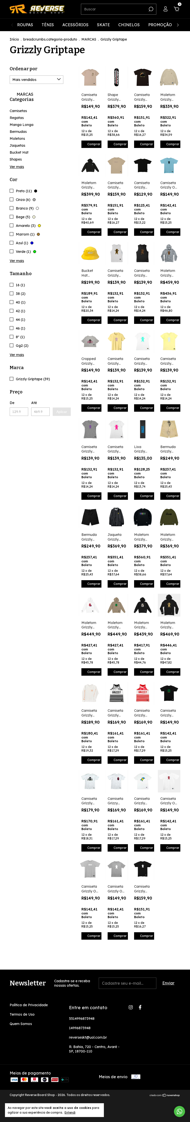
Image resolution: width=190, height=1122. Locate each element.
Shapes (16, 159)
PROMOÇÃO (160, 24)
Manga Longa (21, 124)
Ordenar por (23, 69)
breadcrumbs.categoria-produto (50, 39)
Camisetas (18, 111)
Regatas (17, 118)
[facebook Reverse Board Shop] (140, 1007)
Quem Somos (21, 1024)
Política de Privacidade (29, 1005)
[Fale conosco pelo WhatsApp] (179, 1111)
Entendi (70, 1112)
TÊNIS (48, 24)
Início (14, 39)
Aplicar (61, 412)
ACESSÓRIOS (75, 24)
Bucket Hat (19, 152)
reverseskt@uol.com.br (88, 1037)
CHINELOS (129, 24)
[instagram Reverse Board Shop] (130, 1007)
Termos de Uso (22, 1014)
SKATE (103, 24)
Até (34, 403)
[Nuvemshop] (164, 1095)
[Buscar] (150, 9)
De (12, 403)
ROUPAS (25, 24)
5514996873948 (82, 1018)
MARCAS (88, 39)
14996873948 (80, 1028)
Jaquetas (17, 145)
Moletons (17, 138)
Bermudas (18, 131)
